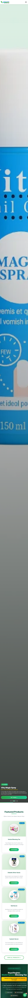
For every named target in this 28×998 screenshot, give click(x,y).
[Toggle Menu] (26, 2)
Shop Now (14, 849)
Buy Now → (14, 797)
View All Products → (14, 957)
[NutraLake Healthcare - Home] (5, 2)
